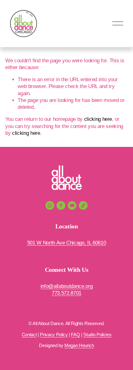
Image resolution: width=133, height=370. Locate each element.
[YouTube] (72, 205)
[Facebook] (61, 205)
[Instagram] (49, 205)
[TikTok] (83, 205)
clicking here (98, 119)
